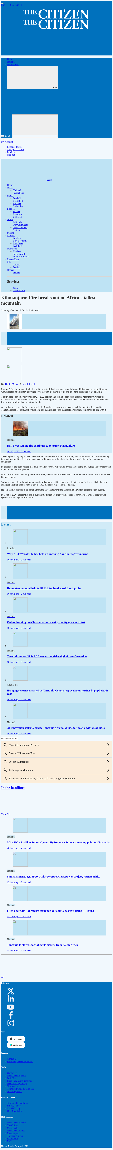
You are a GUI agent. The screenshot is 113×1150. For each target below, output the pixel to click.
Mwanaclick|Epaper (16, 1075)
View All (5, 814)
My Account (7, 142)
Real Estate (18, 243)
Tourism (17, 238)
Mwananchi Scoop (16, 1130)
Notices (16, 264)
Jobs (9, 262)
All (3, 977)
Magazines (12, 248)
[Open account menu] (35, 126)
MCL (4, 5)
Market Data (13, 259)
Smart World (19, 254)
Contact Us (12, 1058)
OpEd (10, 219)
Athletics (17, 203)
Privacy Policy (14, 1105)
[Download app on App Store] (16, 1047)
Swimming (18, 206)
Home (10, 59)
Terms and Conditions (17, 1103)
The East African (15, 1136)
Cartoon (16, 230)
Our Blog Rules (14, 1091)
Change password (15, 149)
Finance (16, 211)
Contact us (12, 1073)
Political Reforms (21, 256)
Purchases (11, 152)
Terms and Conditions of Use (20, 1089)
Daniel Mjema (12, 384)
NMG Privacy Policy (17, 1083)
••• (2, 136)
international (13, 64)
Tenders (16, 267)
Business (11, 209)
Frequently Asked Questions (20, 1061)
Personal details (14, 147)
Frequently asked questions (19, 1081)
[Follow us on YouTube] (10, 1010)
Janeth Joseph (29, 384)
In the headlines (13, 788)
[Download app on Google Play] (16, 1041)
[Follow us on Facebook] (10, 1018)
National (11, 61)
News (10, 187)
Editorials (17, 222)
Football (17, 198)
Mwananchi (12, 1128)
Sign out (11, 155)
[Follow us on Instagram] (10, 1026)
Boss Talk (17, 217)
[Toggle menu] (2, 3)
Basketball (18, 201)
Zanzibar (11, 235)
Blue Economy (20, 240)
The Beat (17, 251)
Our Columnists (20, 225)
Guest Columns (20, 227)
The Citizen (12, 1125)
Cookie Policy (13, 1108)
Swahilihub (12, 1138)
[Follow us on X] (10, 994)
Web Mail (11, 1078)
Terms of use (13, 1086)
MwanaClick (16, 5)
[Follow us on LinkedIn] (10, 1002)
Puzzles (10, 232)
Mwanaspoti (13, 1133)
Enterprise (17, 214)
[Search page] (23, 54)
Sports (10, 195)
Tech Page (18, 246)
